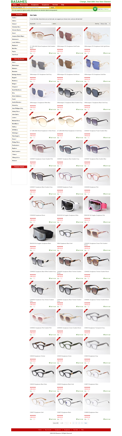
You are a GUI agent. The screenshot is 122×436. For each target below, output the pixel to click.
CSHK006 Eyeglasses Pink (91, 187)
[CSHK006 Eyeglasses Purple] (70, 176)
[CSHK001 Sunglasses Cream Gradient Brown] (70, 316)
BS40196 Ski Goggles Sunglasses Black (40, 243)
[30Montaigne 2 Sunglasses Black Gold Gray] (97, 91)
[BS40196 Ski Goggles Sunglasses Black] (42, 232)
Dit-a (13, 93)
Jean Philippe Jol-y (17, 108)
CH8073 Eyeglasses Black (64, 412)
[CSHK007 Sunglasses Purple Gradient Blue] (97, 119)
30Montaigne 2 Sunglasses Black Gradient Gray (69, 102)
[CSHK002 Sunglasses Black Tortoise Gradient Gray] (70, 288)
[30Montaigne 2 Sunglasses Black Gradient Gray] (70, 91)
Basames (14, 71)
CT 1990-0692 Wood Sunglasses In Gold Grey (69, 130)
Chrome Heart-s (16, 30)
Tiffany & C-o (16, 157)
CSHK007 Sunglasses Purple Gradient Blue (95, 130)
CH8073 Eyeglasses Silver (91, 384)
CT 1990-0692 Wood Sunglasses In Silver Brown (43, 130)
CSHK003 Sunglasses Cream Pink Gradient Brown (95, 244)
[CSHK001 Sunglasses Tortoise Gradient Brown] (97, 288)
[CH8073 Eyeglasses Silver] (97, 373)
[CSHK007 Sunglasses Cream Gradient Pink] (42, 147)
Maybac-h (15, 45)
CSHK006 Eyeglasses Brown (37, 215)
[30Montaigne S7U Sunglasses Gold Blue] (97, 63)
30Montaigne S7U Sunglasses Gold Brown (68, 74)
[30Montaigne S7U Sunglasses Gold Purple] (70, 35)
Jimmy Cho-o (16, 111)
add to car (52, 53)
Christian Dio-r (16, 27)
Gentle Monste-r (16, 102)
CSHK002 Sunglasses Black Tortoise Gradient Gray (69, 300)
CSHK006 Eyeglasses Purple (64, 187)
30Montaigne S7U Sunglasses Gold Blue (95, 74)
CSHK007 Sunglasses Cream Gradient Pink (41, 159)
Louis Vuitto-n (16, 42)
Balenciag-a (15, 65)
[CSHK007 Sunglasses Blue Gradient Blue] (97, 147)
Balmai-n (14, 68)
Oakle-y (14, 126)
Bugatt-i (14, 77)
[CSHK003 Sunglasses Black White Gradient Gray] (42, 260)
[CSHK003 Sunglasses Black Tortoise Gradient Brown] (70, 260)
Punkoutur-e (15, 145)
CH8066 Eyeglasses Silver (91, 412)
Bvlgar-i (14, 83)
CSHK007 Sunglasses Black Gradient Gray (41, 187)
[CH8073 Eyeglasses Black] (70, 401)
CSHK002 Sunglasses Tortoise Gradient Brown (96, 271)
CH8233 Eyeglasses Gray (91, 356)
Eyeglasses (45, 4)
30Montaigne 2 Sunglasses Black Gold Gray (96, 102)
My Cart (103, 9)
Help (62, 4)
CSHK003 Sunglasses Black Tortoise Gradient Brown (69, 272)
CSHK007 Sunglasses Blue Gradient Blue (95, 159)
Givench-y (15, 105)
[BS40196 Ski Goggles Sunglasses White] (70, 204)
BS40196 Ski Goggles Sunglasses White (67, 215)
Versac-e (14, 160)
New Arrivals (24, 4)
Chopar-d (14, 86)
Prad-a (14, 51)
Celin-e (14, 20)
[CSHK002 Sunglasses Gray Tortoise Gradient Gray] (42, 288)
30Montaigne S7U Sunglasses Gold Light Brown (97, 46)
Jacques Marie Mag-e (18, 36)
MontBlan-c (15, 123)
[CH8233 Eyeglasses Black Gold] (70, 373)
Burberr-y (14, 80)
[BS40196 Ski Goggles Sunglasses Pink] (97, 204)
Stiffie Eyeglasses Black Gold (64, 243)
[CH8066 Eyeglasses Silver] (97, 401)
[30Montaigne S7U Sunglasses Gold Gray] (42, 63)
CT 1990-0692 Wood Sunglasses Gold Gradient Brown (42, 47)
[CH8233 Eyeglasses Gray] (97, 344)
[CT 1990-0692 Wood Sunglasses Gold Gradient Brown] (42, 35)
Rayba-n (14, 148)
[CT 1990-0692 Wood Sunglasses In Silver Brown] (42, 119)
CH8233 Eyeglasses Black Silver (38, 384)
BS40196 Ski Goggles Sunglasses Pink (94, 215)
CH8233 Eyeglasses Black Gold (65, 384)
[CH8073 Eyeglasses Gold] (42, 401)
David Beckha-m (16, 90)
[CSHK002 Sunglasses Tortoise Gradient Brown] (97, 260)
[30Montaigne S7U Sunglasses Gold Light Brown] (97, 35)
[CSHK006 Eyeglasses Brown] (42, 204)
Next (86, 423)
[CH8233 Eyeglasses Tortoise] (42, 344)
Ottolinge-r (15, 133)
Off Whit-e (15, 129)
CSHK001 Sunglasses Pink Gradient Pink (41, 328)
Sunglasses (35, 4)
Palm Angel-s (16, 136)
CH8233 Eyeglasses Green (64, 356)
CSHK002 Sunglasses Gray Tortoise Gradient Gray (42, 300)
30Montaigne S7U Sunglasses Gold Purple (68, 46)
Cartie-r (14, 17)
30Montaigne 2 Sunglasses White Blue (40, 102)
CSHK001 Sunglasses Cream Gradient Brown (69, 328)
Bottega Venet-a (16, 74)
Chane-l (14, 24)
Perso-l (14, 139)
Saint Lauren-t (16, 151)
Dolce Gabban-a (16, 96)
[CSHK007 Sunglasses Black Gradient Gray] (42, 176)
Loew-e (14, 117)
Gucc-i (14, 33)
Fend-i (14, 99)
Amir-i (13, 62)
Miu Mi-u (14, 48)
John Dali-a (15, 114)
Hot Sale (55, 4)
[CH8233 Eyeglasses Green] (70, 344)
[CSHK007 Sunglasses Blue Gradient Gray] (70, 147)
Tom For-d (15, 54)
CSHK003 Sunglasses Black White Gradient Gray (43, 271)
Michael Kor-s (16, 120)
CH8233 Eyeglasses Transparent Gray (94, 328)
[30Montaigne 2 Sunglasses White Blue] (42, 91)
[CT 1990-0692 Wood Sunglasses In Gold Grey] (70, 119)
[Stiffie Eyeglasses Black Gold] (70, 232)
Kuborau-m (15, 39)
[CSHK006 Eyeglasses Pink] (97, 176)
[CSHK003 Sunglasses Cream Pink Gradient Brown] (97, 232)
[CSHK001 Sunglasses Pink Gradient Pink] (42, 316)
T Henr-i (14, 154)
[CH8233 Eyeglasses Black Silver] (42, 373)
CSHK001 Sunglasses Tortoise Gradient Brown (96, 299)
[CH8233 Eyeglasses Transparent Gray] (97, 316)
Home (15, 4)
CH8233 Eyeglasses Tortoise (37, 356)
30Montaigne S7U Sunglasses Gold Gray (41, 74)
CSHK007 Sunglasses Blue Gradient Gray (68, 159)
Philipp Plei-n (16, 142)
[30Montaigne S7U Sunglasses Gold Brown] (70, 63)
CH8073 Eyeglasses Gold (36, 412)
